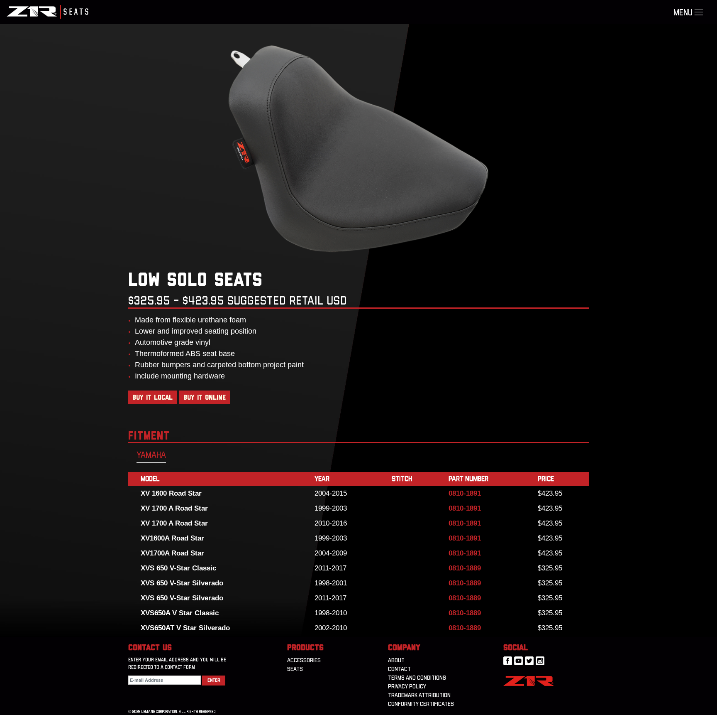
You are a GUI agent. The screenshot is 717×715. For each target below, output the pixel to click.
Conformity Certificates (421, 704)
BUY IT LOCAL (152, 397)
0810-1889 (465, 568)
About (396, 660)
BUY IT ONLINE (204, 397)
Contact (399, 669)
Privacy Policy (407, 686)
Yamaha (151, 455)
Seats (295, 669)
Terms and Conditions (417, 678)
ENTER (213, 680)
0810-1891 (465, 493)
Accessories (304, 660)
